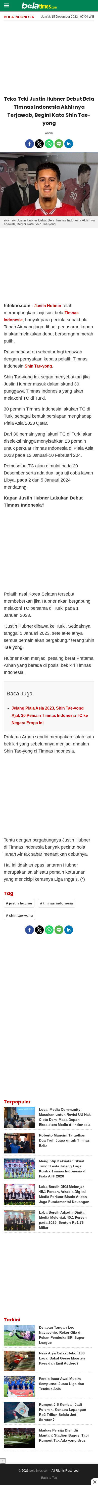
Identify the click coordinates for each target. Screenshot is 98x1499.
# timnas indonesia (56, 903)
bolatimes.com (39, 1470)
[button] (6, 5)
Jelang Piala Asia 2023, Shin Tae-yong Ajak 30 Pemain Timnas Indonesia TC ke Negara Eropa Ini (50, 715)
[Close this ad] (94, 1481)
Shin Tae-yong (38, 366)
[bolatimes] (39, 6)
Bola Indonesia (19, 17)
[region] (49, 57)
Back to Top (49, 1478)
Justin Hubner (48, 306)
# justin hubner (19, 903)
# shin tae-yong (19, 915)
